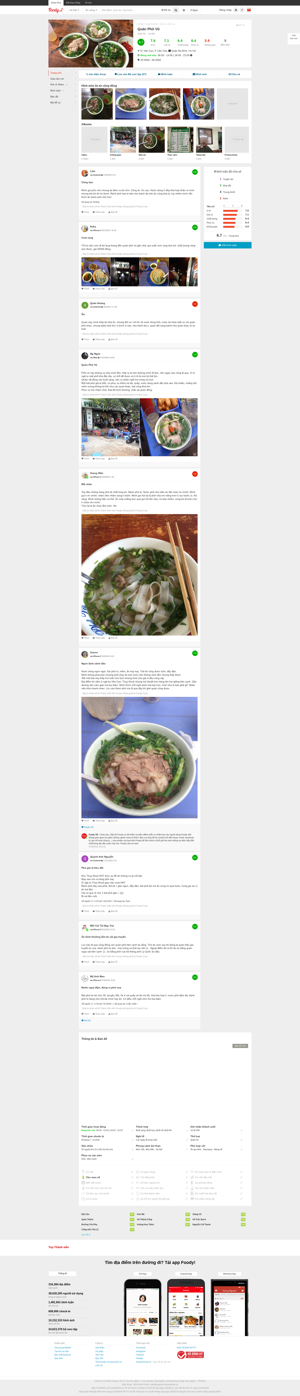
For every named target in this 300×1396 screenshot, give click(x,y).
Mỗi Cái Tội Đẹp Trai (102, 925)
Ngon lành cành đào (93, 663)
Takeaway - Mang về (212, 1149)
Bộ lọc (167, 10)
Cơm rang (87, 237)
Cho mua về (93, 1177)
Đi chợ (88, 3)
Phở (83, 1159)
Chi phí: (99, 901)
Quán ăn (142, 33)
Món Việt (140, 1149)
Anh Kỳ (87, 1020)
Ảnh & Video (59, 84)
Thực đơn (172, 155)
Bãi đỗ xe (55, 102)
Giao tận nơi (57, 78)
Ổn (83, 314)
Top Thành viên (58, 1247)
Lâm (92, 171)
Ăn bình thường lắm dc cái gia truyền (103, 936)
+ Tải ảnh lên (238, 139)
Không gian (115, 155)
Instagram (140, 1351)
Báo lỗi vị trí (240, 1046)
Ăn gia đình (195, 1149)
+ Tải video (94, 139)
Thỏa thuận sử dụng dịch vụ (108, 1362)
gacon (94, 652)
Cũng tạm (87, 182)
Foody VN (88, 827)
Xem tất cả (85, 1235)
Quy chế (99, 1358)
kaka (93, 226)
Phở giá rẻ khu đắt (92, 867)
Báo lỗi (114, 212)
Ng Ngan (95, 353)
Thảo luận (100, 212)
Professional (231, 155)
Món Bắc (150, 1149)
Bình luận (56, 90)
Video (84, 155)
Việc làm (99, 1355)
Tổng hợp (200, 155)
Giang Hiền (96, 473)
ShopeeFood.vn (144, 1362)
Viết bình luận (229, 245)
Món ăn (142, 155)
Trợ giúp (99, 1351)
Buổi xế (159, 1130)
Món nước (92, 1159)
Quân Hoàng (97, 303)
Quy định (59, 1358)
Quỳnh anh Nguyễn (101, 856)
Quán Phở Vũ (89, 364)
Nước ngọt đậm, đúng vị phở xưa (101, 987)
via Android (95, 175)
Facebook (140, 1347)
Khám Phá (56, 3)
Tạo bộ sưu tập (62, 1351)
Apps (195, 10)
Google (139, 1358)
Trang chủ (55, 72)
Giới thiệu (100, 1347)
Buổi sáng (140, 1130)
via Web (94, 358)
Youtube (140, 1355)
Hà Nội (151, 33)
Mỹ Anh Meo (97, 976)
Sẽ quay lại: (87, 202)
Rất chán (86, 484)
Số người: (86, 901)
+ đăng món (233, 104)
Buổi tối (168, 1130)
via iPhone (95, 230)
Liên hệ (98, 1365)
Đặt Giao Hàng (73, 3)
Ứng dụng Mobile (63, 1347)
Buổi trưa (151, 1130)
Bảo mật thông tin (63, 1355)
